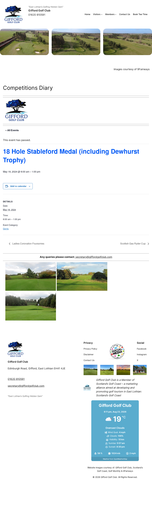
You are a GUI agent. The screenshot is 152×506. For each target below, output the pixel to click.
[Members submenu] (115, 14)
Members (110, 14)
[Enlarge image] (44, 32)
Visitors (96, 14)
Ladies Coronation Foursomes (28, 243)
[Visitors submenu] (101, 14)
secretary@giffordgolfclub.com (93, 256)
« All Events (12, 130)
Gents (6, 228)
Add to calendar (18, 186)
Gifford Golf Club (39, 10)
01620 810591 (16, 379)
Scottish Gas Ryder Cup (133, 243)
